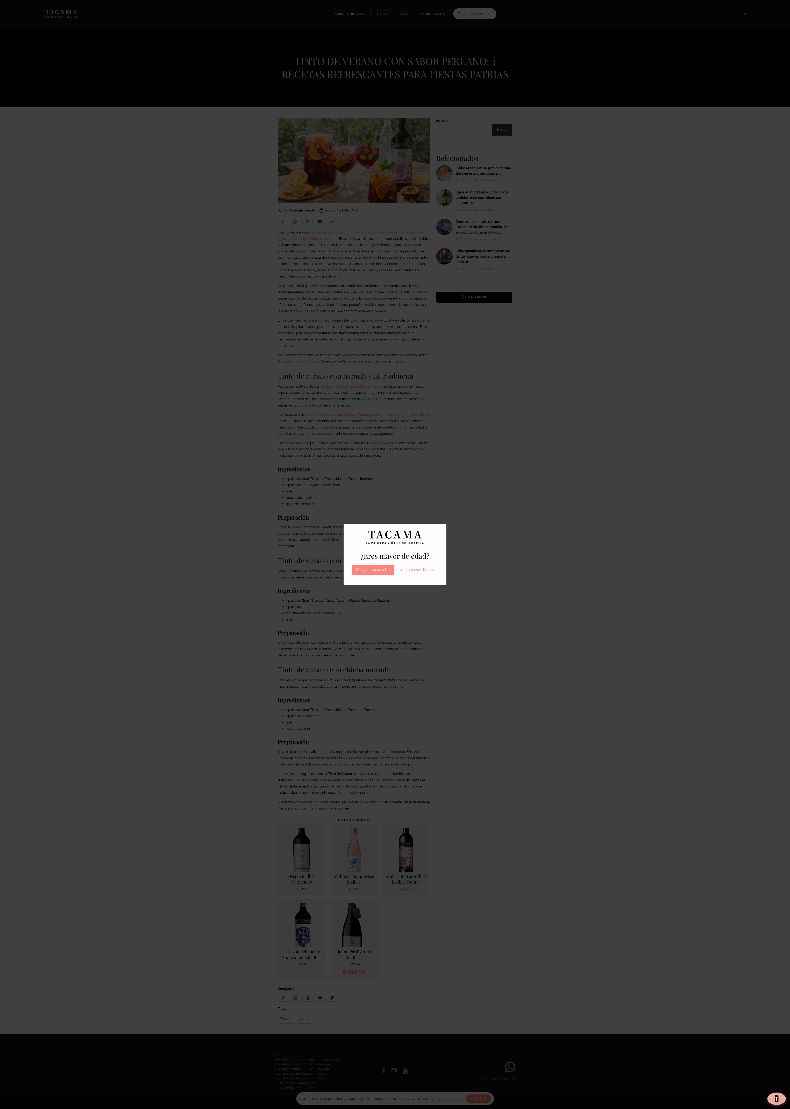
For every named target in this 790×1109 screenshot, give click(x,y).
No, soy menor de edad (416, 570)
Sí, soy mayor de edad (373, 570)
